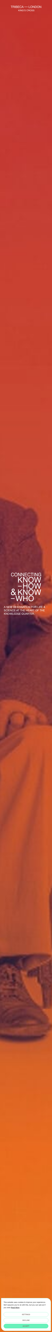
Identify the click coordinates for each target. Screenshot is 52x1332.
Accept (26, 1326)
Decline (26, 1320)
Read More (15, 1308)
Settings (26, 1315)
